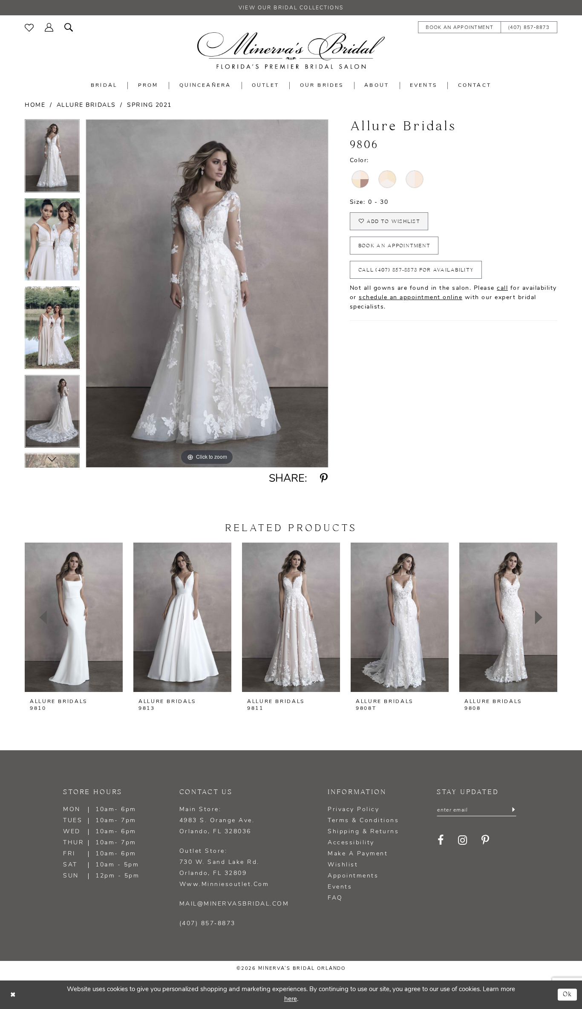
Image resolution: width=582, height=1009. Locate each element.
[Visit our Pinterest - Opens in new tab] (485, 840)
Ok (568, 994)
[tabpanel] (52, 158)
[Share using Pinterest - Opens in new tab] (324, 479)
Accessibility (351, 843)
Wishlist (343, 865)
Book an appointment (394, 246)
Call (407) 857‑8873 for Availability (416, 270)
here (290, 999)
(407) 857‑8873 (207, 923)
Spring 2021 (149, 105)
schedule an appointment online (410, 297)
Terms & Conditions (363, 820)
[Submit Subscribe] (513, 810)
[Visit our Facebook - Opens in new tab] (441, 840)
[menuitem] (29, 26)
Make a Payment (358, 854)
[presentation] (74, 617)
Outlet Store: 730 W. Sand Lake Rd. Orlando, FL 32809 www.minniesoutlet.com (224, 868)
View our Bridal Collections (291, 8)
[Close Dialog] (12, 994)
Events (340, 887)
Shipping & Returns (363, 832)
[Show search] (68, 26)
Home (35, 105)
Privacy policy (353, 809)
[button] (49, 26)
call (502, 288)
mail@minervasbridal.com (234, 904)
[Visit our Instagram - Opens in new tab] (462, 840)
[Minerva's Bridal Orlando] (291, 50)
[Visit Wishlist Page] (29, 26)
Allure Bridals (86, 105)
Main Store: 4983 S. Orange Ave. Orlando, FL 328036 (217, 820)
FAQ (335, 898)
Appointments (353, 876)
